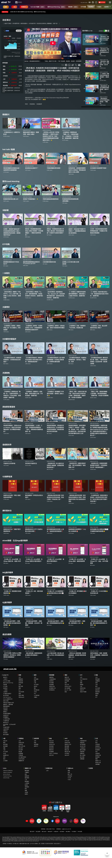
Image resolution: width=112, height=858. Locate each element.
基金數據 (51, 751)
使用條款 (62, 831)
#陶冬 (26, 104)
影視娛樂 (97, 749)
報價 (81, 682)
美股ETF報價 (83, 691)
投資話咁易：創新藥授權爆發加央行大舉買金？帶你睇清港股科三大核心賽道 (77, 170)
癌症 (26, 774)
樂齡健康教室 (6, 706)
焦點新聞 (21, 681)
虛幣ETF (36, 746)
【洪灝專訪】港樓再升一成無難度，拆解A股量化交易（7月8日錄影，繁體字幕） (34, 393)
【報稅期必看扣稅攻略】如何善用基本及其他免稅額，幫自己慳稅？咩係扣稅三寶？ (55, 497)
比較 (81, 686)
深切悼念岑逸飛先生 (31, 463)
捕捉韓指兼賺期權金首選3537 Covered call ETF (31, 262)
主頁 (20, 677)
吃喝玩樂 (5, 708)
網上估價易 (82, 755)
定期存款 (21, 744)
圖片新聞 (21, 686)
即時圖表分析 (52, 688)
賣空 (35, 688)
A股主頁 (5, 740)
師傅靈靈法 (6, 717)
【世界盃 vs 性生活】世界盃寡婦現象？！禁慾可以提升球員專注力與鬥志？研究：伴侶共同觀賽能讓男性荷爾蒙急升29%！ (51, 136)
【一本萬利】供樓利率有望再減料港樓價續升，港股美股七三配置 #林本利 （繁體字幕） (77, 294)
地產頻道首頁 (83, 740)
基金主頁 (51, 740)
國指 (4, 69)
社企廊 (69, 777)
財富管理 (97, 746)
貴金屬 (20, 751)
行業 (35, 682)
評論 (20, 684)
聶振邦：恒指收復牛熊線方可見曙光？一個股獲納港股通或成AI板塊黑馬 (77, 231)
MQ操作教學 (7, 572)
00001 (5, 36)
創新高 (35, 686)
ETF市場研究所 (83, 679)
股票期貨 (51, 681)
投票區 (91, 768)
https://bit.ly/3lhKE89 (62, 97)
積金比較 (67, 749)
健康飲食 (27, 776)
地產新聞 (82, 751)
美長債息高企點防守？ (31, 168)
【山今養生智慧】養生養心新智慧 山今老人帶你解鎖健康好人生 (55, 655)
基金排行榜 (52, 744)
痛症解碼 (27, 777)
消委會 (26, 792)
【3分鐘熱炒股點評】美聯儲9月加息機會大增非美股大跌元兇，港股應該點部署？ (33, 359)
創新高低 (97, 690)
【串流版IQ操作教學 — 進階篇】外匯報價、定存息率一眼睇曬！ (33, 623)
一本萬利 (98, 7)
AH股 (35, 691)
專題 (69, 770)
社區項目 (70, 776)
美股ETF (82, 690)
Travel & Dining (7, 776)
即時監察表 (52, 690)
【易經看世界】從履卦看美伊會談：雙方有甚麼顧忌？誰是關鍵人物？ (77, 465)
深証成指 (5, 85)
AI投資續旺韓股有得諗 (49, 262)
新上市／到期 (68, 690)
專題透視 (21, 679)
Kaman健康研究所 (7, 699)
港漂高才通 (98, 755)
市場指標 (21, 755)
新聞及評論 (52, 686)
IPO (35, 693)
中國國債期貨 (52, 679)
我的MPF (67, 755)
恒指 (4, 66)
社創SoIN (70, 768)
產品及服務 (6, 634)
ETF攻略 (83, 7)
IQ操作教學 (7, 602)
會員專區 (97, 757)
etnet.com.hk (9, 668)
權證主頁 (67, 677)
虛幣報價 (36, 744)
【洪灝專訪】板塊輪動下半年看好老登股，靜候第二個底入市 (55, 393)
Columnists (6, 777)
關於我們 (32, 831)
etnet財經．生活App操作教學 (15, 540)
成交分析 (67, 684)
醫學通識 (27, 770)
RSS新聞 (80, 831)
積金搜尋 (67, 748)
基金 (50, 738)
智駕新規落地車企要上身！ (11, 199)
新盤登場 (82, 742)
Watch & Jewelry (7, 772)
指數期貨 (51, 677)
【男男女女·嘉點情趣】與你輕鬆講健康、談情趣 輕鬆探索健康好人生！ (77, 655)
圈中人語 (70, 774)
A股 (4, 738)
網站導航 (68, 831)
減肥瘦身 (27, 786)
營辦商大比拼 (68, 744)
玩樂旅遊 (97, 753)
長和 (10, 36)
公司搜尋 (5, 760)
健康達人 (5, 711)
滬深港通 (5, 744)
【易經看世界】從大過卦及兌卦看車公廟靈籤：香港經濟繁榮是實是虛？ (55, 465)
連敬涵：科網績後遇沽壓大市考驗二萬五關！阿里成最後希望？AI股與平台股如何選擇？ (55, 231)
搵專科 (26, 794)
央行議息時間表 (22, 757)
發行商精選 (67, 688)
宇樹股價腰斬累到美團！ (54, 168)
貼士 (20, 690)
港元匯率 (21, 748)
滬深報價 (5, 746)
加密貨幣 (36, 738)
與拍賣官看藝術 (8, 407)
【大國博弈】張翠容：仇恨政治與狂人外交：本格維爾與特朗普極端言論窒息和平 (33, 327)
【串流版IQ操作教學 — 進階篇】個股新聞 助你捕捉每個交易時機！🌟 (12, 623)
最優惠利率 (21, 760)
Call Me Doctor (7, 697)
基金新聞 (51, 742)
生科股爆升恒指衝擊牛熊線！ (98, 168)
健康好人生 (98, 760)
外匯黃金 (21, 738)
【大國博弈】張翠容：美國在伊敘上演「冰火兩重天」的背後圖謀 (11, 327)
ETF (81, 675)
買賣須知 (82, 753)
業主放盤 (82, 757)
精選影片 (6, 114)
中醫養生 (27, 772)
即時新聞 (21, 682)
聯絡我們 (50, 831)
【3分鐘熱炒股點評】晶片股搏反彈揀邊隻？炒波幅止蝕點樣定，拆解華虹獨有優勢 (56, 359)
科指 (4, 72)
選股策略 (97, 691)
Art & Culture (6, 774)
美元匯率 (21, 749)
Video (69, 779)
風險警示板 (6, 755)
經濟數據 (21, 753)
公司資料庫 (36, 695)
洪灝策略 (6, 373)
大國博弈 (106, 7)
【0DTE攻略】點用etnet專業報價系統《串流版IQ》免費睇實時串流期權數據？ (12, 655)
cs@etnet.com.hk (66, 829)
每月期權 (51, 682)
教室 (66, 691)
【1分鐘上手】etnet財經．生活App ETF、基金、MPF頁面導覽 (99, 561)
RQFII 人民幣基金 (53, 753)
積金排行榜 (67, 751)
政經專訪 (91, 7)
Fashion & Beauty (8, 770)
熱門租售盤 (82, 744)
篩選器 (81, 684)
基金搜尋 (51, 746)
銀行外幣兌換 (22, 746)
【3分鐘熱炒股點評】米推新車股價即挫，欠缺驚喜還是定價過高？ (12, 359)
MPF (66, 738)
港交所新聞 (21, 691)
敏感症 (26, 785)
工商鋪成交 (82, 748)
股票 (35, 675)
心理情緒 (27, 783)
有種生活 (5, 730)
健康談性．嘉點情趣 (8, 704)
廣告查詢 (44, 831)
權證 (66, 675)
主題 (81, 681)
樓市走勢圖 (82, 749)
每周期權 (51, 684)
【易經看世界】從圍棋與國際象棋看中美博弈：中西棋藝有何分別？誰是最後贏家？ (98, 465)
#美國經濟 (39, 104)
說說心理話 (6, 700)
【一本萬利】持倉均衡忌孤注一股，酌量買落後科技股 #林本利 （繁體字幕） (99, 294)
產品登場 (51, 748)
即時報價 (36, 679)
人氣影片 (5, 679)
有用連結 (74, 831)
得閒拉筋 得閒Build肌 (8, 702)
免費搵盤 (82, 758)
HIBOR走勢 (21, 758)
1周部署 (73, 7)
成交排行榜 (82, 746)
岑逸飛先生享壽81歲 (9, 463)
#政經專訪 (32, 104)
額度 (4, 742)
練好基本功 (6, 510)
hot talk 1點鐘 (37, 7)
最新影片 (5, 677)
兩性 (26, 788)
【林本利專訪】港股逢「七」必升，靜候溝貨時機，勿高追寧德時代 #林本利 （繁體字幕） (34, 294)
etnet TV (5, 675)
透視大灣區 (21, 695)
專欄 (96, 758)
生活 (96, 738)
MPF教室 (67, 753)
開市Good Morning (56, 7)
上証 (4, 79)
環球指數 (97, 679)
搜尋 (20, 693)
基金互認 (51, 755)
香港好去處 (98, 762)
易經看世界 (6, 445)
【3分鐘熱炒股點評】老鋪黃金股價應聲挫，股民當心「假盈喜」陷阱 (77, 359)
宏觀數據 (97, 681)
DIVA (4, 768)
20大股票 (36, 684)
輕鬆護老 (27, 781)
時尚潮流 (5, 732)
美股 (96, 675)
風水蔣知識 (6, 695)
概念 (96, 686)
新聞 (20, 675)
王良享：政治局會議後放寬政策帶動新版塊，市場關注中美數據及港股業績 (98, 231)
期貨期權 (51, 675)
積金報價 (67, 746)
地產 (81, 738)
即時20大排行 (68, 686)
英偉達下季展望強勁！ (29, 199)
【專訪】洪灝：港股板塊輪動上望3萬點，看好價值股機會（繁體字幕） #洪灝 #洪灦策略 (99, 393)
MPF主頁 (67, 740)
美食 (96, 751)
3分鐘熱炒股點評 (9, 339)
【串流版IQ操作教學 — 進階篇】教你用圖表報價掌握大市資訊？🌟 (98, 623)
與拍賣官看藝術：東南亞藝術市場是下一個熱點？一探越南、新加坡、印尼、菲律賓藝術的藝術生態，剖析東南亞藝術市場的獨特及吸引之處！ (77, 429)
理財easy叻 (21, 697)
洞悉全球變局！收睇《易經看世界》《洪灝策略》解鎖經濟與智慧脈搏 (99, 655)
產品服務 (38, 831)
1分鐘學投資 (7, 477)
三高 (26, 779)
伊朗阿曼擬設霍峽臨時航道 (50, 199)
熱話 (96, 742)
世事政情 (97, 744)
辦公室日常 (98, 748)
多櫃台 (35, 697)
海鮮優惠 (97, 764)
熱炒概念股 (36, 690)
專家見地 (51, 749)
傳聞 (20, 688)
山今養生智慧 (6, 719)
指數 (35, 681)
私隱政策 (56, 831)
